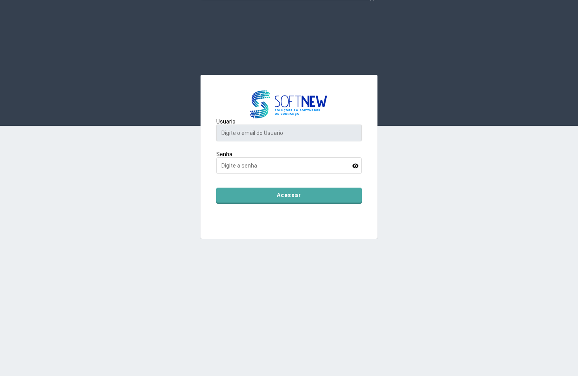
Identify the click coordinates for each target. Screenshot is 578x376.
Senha (224, 154)
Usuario (226, 121)
